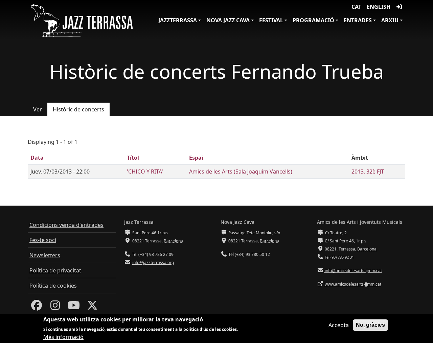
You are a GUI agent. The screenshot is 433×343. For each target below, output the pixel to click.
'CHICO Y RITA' (145, 171)
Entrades (358, 20)
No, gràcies (370, 325)
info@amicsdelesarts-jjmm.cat (353, 270)
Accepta (338, 325)
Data (37, 157)
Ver (37, 109)
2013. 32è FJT (367, 171)
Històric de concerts (78, 109)
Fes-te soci (42, 240)
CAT (356, 6)
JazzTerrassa (177, 20)
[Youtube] (74, 307)
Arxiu (389, 20)
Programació (313, 20)
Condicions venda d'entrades (66, 225)
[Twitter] (92, 307)
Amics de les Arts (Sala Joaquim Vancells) (240, 171)
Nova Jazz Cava (228, 20)
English (378, 6)
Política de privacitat (55, 270)
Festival (271, 20)
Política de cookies (53, 285)
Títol (133, 157)
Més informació (63, 337)
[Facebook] (36, 307)
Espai (196, 157)
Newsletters (44, 255)
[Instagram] (55, 307)
